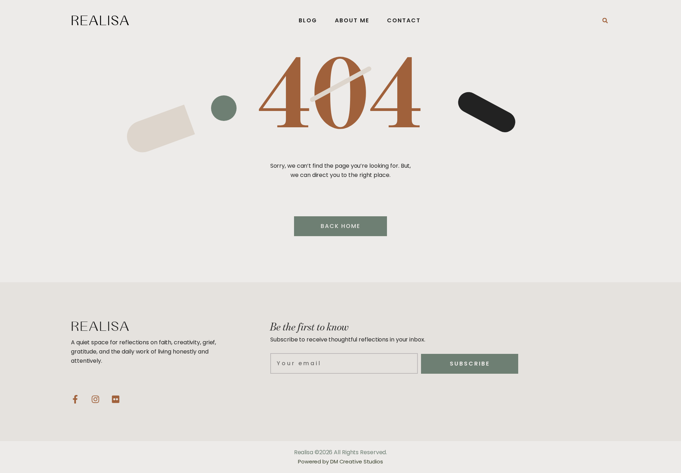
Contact (404, 20)
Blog (308, 20)
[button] (605, 21)
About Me (352, 20)
